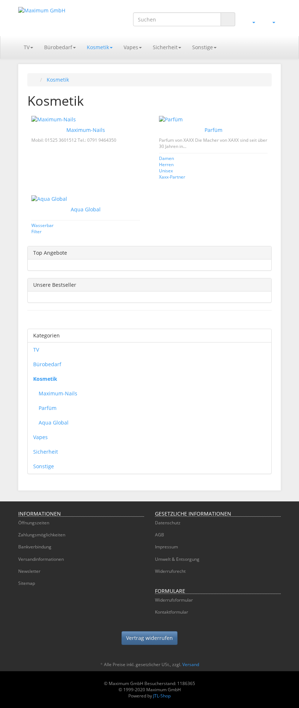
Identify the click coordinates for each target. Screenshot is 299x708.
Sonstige (202, 47)
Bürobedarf (58, 47)
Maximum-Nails (85, 129)
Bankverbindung (34, 547)
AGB (159, 535)
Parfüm (213, 129)
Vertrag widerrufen (149, 637)
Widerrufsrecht (170, 571)
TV (27, 47)
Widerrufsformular (174, 600)
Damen (166, 158)
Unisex (166, 170)
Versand (190, 664)
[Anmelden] (251, 21)
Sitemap (26, 583)
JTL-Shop (162, 696)
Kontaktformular (171, 612)
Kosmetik (98, 47)
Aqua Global (86, 209)
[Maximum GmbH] (58, 18)
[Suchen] (227, 19)
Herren (166, 164)
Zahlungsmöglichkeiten (41, 535)
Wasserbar (42, 225)
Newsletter (29, 571)
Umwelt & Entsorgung (177, 559)
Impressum (166, 547)
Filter (36, 231)
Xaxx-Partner (172, 177)
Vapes (131, 47)
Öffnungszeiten (33, 523)
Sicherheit (165, 47)
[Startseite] (35, 79)
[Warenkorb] (271, 21)
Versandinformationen (41, 559)
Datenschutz (167, 523)
